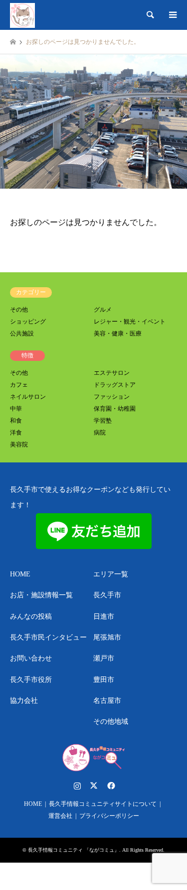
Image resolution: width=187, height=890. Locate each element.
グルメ (103, 309)
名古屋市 (107, 700)
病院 (100, 432)
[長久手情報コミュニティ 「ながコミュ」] (22, 14)
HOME (20, 574)
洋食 (16, 432)
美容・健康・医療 (118, 333)
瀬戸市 (103, 658)
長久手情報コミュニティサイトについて (103, 803)
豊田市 (103, 679)
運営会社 (60, 815)
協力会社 (24, 700)
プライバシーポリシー (109, 815)
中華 (16, 408)
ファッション (112, 396)
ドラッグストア (115, 384)
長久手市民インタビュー (48, 637)
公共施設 (22, 333)
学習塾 (103, 420)
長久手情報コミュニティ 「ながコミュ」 (73, 850)
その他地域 (110, 721)
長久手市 (107, 595)
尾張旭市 (107, 637)
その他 (19, 309)
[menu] (172, 15)
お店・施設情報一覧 (41, 595)
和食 (16, 420)
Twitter (93, 785)
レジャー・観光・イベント (130, 321)
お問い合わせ (31, 658)
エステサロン (112, 372)
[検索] (150, 15)
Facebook (110, 785)
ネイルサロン (28, 396)
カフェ (19, 384)
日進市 (103, 616)
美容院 (19, 444)
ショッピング (28, 321)
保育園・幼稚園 (115, 408)
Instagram (77, 785)
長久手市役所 (31, 679)
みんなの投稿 (31, 616)
